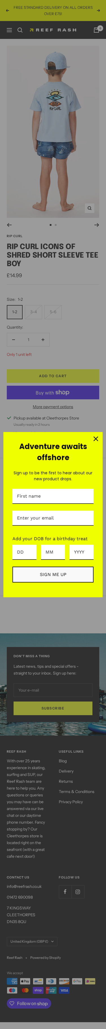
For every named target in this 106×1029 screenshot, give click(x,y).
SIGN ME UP (53, 574)
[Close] (96, 439)
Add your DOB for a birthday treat (50, 538)
